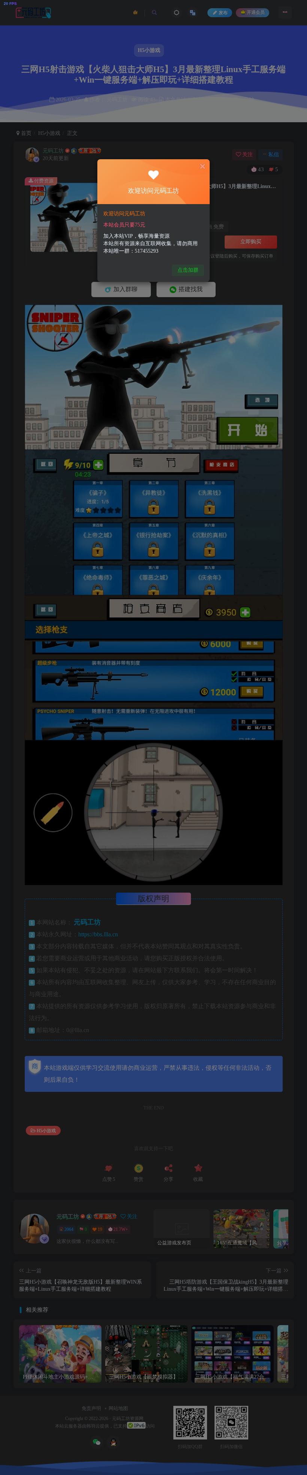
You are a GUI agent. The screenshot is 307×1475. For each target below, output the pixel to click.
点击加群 (187, 270)
